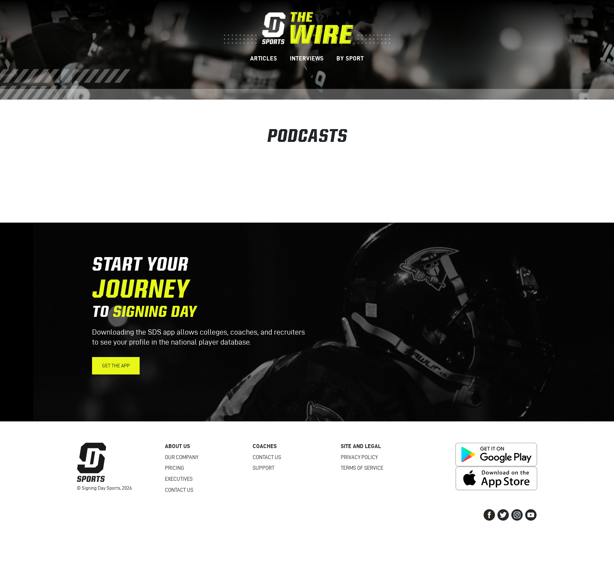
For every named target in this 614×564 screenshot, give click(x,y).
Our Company (181, 457)
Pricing (174, 468)
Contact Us (179, 490)
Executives (179, 479)
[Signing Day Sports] (307, 27)
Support (263, 468)
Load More (307, 181)
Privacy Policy (359, 457)
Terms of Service (362, 468)
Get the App (116, 365)
